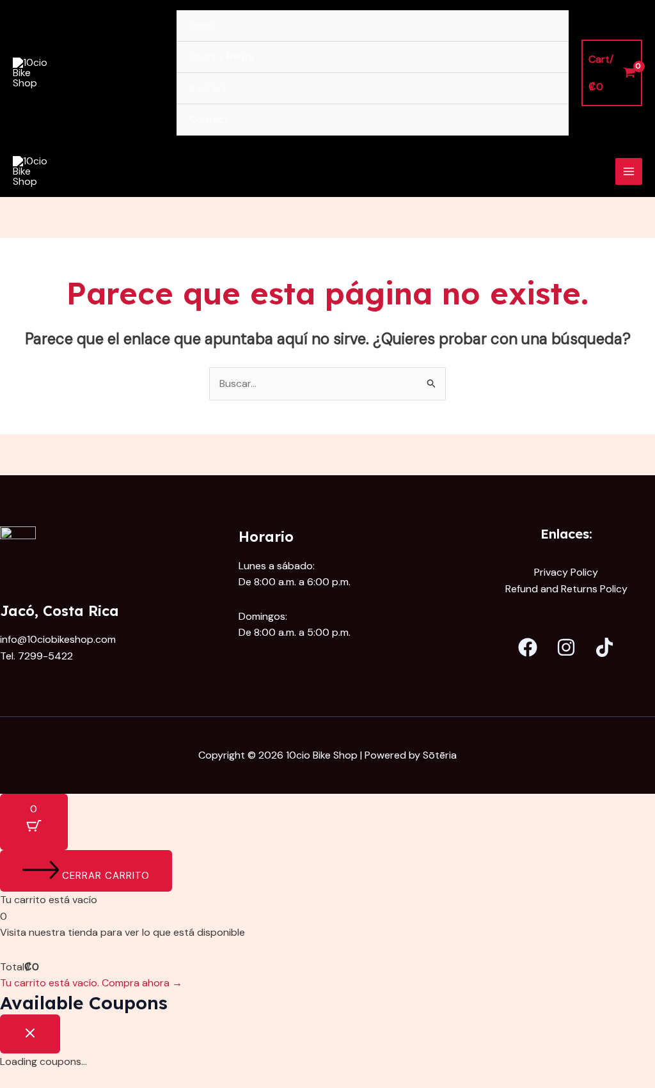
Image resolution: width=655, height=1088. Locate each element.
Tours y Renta (222, 56)
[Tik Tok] (604, 647)
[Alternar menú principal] (628, 171)
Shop (201, 25)
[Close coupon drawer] (30, 1033)
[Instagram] (566, 647)
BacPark (208, 88)
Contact (209, 119)
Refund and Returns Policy (566, 588)
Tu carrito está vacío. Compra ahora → (91, 982)
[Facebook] (527, 647)
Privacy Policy (566, 572)
